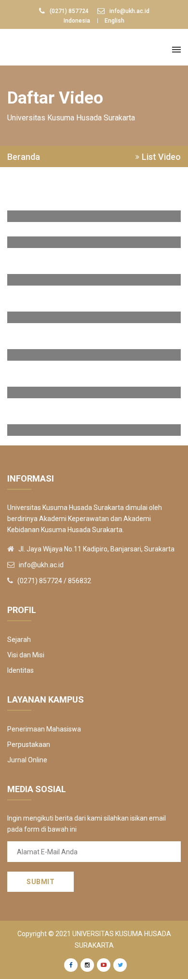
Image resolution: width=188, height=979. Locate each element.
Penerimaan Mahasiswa (44, 729)
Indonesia (77, 20)
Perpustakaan (28, 744)
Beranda (23, 157)
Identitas (20, 670)
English (114, 20)
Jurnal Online (27, 760)
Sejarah (19, 639)
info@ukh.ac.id (129, 11)
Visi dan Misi (25, 655)
